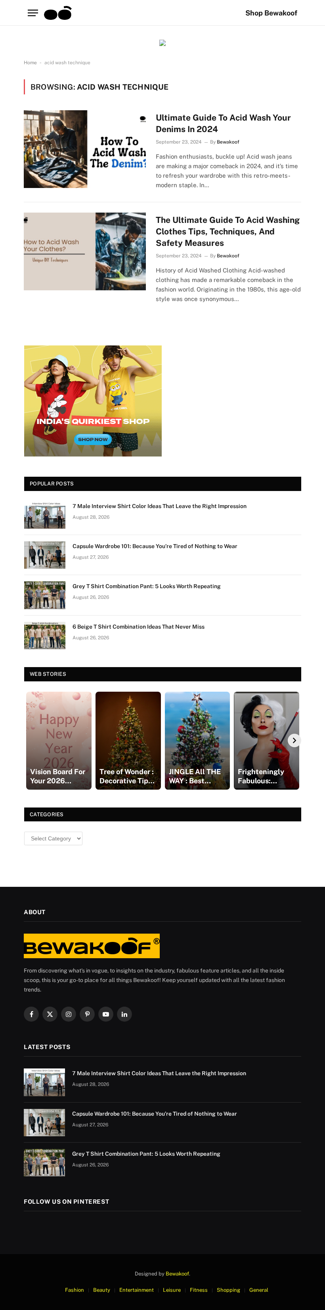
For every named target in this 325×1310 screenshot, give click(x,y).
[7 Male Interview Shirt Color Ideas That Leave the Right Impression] (44, 515)
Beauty (101, 1290)
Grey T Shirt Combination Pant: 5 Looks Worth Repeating (147, 586)
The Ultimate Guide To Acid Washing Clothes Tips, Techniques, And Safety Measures (228, 231)
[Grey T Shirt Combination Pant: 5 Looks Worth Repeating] (44, 595)
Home (30, 62)
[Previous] (31, 740)
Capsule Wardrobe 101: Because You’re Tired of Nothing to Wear (155, 546)
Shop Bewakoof (271, 13)
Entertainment (136, 1290)
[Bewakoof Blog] (58, 13)
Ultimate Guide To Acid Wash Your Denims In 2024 (223, 123)
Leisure (172, 1290)
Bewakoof (228, 142)
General (258, 1290)
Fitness (199, 1290)
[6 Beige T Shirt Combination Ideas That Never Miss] (44, 635)
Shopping (228, 1290)
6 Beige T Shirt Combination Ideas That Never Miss (139, 626)
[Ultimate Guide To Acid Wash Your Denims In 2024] (85, 149)
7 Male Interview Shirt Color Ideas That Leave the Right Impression (160, 506)
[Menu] (33, 13)
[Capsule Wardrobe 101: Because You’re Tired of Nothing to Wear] (44, 555)
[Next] (294, 740)
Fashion (74, 1290)
